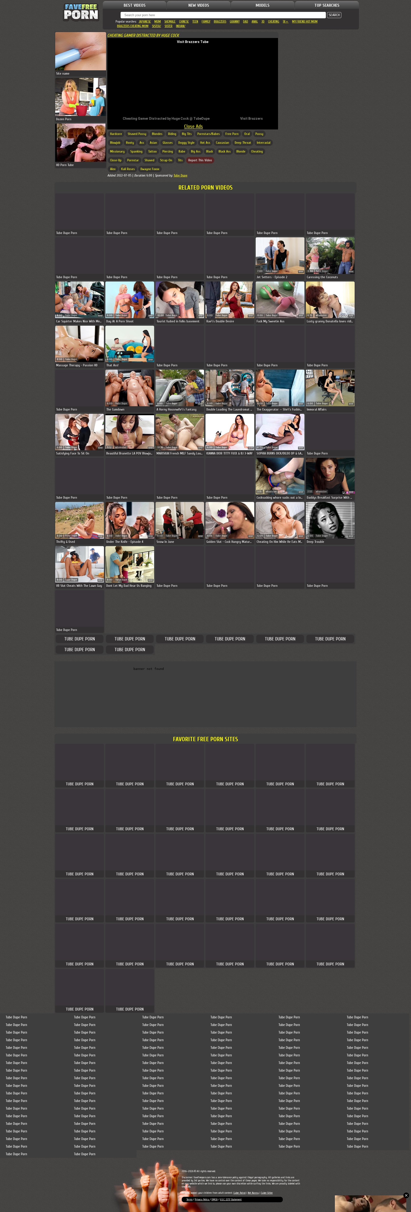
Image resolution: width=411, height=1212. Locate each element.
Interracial (263, 143)
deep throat (243, 143)
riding (172, 134)
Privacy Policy (202, 1199)
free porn (232, 134)
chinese (184, 21)
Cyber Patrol (239, 1192)
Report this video (200, 160)
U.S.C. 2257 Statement (231, 1199)
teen (195, 21)
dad (245, 21)
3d (262, 21)
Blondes (157, 134)
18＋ (286, 21)
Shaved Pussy (137, 134)
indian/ (180, 26)
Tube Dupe (180, 175)
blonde (240, 151)
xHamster (321, 315)
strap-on (166, 160)
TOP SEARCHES (326, 5)
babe (182, 151)
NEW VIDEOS (198, 5)
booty (130, 143)
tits (180, 160)
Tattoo (152, 151)
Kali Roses (128, 169)
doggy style (186, 143)
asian (153, 143)
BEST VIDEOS (135, 5)
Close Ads (193, 126)
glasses (168, 143)
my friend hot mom (305, 21)
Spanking (136, 151)
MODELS (262, 5)
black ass (225, 151)
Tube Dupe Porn (79, 639)
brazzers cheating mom (132, 26)
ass (142, 143)
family (206, 21)
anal (255, 21)
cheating (273, 21)
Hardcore (116, 134)
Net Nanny (253, 1192)
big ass (196, 151)
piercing (167, 151)
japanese (145, 21)
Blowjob (115, 143)
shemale (170, 21)
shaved (149, 160)
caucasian (222, 143)
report (301, 272)
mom (157, 21)
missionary (117, 151)
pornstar (133, 160)
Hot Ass (205, 143)
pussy (259, 134)
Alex (113, 169)
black (209, 151)
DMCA (214, 1199)
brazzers (220, 21)
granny (235, 21)
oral (247, 134)
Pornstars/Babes (208, 134)
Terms (189, 1199)
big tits (187, 134)
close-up (116, 160)
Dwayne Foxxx (150, 169)
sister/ (156, 26)
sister (168, 26)
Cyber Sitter (267, 1192)
